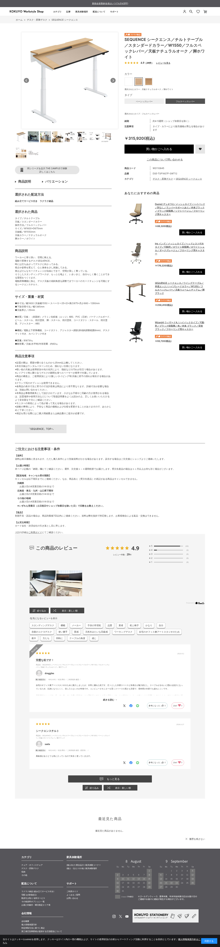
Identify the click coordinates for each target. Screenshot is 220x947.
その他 (24, 875)
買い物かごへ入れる (159, 149)
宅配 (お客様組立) (29, 895)
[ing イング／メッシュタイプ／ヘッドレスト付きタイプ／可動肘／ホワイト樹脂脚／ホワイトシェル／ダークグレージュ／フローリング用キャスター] (138, 253)
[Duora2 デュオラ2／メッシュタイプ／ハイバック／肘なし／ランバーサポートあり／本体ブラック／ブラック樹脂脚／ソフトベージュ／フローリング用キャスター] (138, 213)
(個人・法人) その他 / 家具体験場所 (82, 868)
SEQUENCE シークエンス (189, 178)
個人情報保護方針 (29, 924)
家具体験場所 (81, 11)
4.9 (135, 548)
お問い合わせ (72, 898)
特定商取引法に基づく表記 (33, 928)
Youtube (126, 916)
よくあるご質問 (73, 895)
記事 (68, 11)
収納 (23, 872)
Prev (26, 80)
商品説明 (24, 181)
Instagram (114, 916)
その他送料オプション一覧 (33, 901)
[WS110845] (21, 137)
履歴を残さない (197, 839)
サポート (114, 11)
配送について (99, 11)
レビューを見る (163, 62)
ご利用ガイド (35, 532)
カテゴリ (57, 11)
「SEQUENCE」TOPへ (41, 428)
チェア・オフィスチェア (32, 865)
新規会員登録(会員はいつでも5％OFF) (110, 3)
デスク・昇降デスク (163, 178)
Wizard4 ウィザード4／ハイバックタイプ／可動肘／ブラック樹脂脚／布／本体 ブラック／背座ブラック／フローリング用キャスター (179, 325)
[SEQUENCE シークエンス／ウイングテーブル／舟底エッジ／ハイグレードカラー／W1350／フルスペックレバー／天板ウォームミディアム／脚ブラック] (138, 292)
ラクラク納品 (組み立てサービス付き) (37, 891)
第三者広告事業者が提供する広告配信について (41, 931)
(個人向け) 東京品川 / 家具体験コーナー (84, 865)
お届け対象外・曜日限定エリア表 (35, 905)
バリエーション (56, 181)
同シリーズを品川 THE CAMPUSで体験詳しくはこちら (47, 170)
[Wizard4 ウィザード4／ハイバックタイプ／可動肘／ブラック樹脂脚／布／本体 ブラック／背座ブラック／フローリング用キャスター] (138, 332)
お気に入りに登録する (200, 149)
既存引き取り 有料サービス (33, 898)
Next (113, 80)
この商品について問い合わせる (165, 159)
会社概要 (25, 921)
